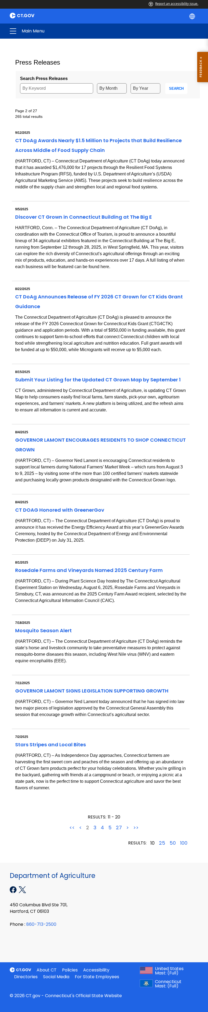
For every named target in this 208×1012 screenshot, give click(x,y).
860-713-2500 (41, 924)
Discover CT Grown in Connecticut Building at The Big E (83, 217)
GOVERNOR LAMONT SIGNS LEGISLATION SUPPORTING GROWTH (91, 690)
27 (119, 827)
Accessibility (96, 970)
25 (162, 843)
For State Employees (97, 977)
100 (183, 843)
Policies (70, 970)
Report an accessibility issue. (176, 3)
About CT (47, 970)
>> (136, 827)
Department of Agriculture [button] (62, 31)
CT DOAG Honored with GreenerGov (59, 510)
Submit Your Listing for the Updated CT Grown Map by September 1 (98, 379)
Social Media (56, 977)
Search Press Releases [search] (44, 78)
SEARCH (176, 88)
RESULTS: (97, 817)
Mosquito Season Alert (43, 630)
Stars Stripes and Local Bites (50, 744)
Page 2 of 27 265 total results (29, 114)
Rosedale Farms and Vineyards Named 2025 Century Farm (89, 570)
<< (72, 827)
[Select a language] (192, 16)
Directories (26, 977)
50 (173, 843)
